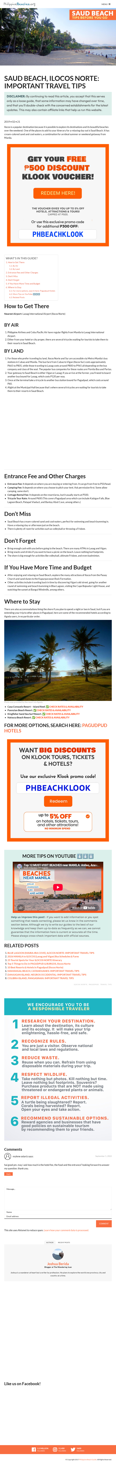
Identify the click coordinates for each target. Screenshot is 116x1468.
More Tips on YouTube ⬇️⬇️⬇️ (26, 294)
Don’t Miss (13, 276)
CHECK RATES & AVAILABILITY (66, 706)
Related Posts (19, 297)
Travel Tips (106, 984)
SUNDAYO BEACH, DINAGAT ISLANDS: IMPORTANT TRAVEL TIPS (102, 994)
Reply (8, 1174)
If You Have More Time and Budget (24, 283)
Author (49, 1242)
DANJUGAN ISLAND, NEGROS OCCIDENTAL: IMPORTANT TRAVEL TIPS (46, 974)
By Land (16, 269)
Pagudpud (94, 984)
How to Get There (16, 262)
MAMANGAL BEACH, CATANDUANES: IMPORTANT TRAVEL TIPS (43, 970)
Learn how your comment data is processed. (66, 1230)
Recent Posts (64, 1242)
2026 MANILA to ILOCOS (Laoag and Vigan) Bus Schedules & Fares (43, 956)
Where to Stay (14, 287)
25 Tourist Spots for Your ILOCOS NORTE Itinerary (34, 960)
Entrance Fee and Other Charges (23, 272)
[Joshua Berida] (58, 1255)
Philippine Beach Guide (87, 1459)
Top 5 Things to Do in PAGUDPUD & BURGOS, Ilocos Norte (38, 963)
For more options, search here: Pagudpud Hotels (34, 291)
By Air (15, 266)
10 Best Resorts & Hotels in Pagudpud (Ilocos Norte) (35, 967)
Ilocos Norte (80, 984)
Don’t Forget (13, 280)
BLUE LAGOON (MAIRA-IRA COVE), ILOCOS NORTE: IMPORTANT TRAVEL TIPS (50, 952)
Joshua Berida (58, 1264)
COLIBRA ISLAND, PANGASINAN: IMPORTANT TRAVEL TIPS (40, 978)
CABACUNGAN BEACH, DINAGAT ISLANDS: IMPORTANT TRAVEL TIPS (109, 994)
